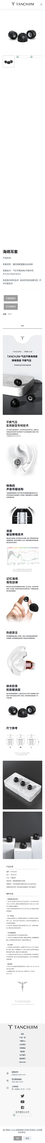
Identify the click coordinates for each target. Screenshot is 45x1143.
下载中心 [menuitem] (23, 1041)
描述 (22, 326)
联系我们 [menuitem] (23, 1059)
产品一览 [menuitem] (23, 1037)
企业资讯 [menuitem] (23, 1045)
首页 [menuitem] (22, 1034)
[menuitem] (22, 1062)
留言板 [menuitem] (22, 1052)
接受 (17, 1138)
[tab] (22, 325)
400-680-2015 (17, 1082)
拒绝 (27, 1138)
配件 (10, 314)
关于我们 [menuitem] (23, 1055)
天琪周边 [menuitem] (23, 1048)
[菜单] (41, 4)
